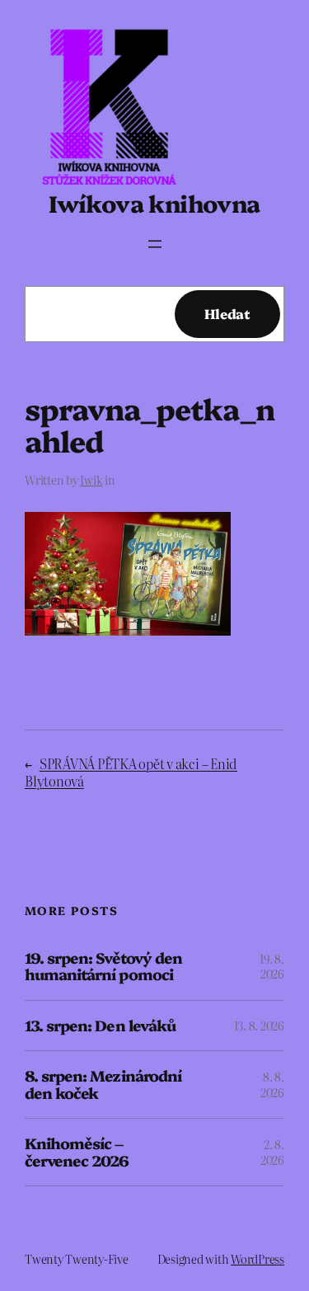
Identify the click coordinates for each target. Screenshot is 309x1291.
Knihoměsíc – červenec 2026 (77, 1152)
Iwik (91, 480)
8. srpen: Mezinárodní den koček (103, 1084)
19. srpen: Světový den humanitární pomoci (103, 967)
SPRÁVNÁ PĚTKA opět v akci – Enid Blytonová (131, 772)
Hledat (227, 313)
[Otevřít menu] (155, 244)
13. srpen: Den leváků (100, 1025)
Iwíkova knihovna (154, 202)
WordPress (257, 1259)
